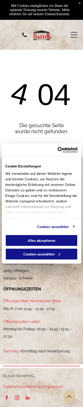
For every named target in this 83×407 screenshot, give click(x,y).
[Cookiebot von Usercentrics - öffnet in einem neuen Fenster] (58, 150)
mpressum (53, 386)
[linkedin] (27, 398)
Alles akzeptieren (41, 241)
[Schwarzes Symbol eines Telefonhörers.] (24, 37)
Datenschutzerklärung (22, 386)
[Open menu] (74, 34)
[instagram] (17, 398)
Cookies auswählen (53, 226)
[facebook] (6, 398)
